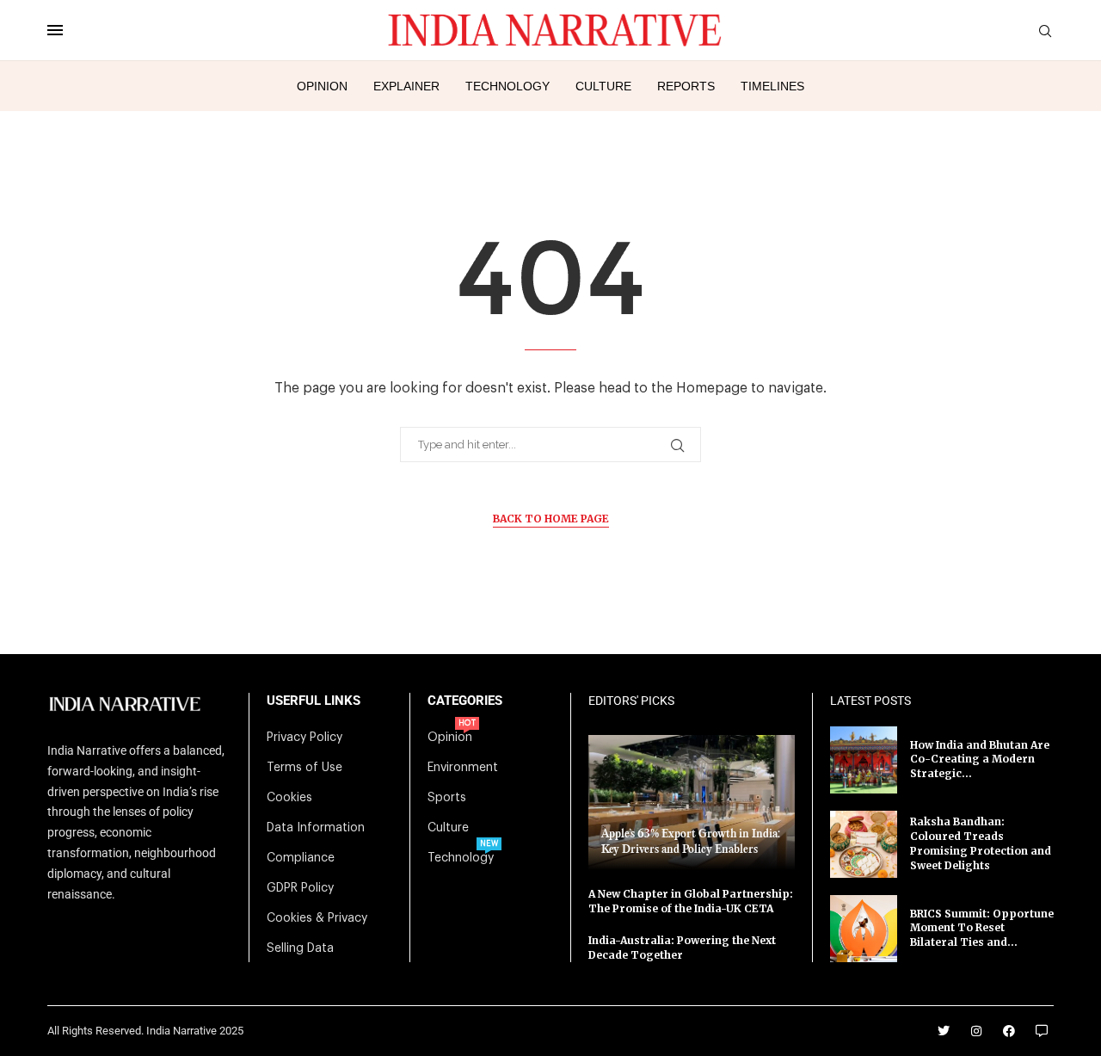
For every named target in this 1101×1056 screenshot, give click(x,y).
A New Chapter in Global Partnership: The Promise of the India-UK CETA (690, 901)
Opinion (322, 86)
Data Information (316, 828)
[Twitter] (944, 1031)
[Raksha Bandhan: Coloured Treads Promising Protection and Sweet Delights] (863, 844)
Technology (507, 86)
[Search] (1045, 31)
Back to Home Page (551, 518)
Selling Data (300, 948)
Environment (462, 768)
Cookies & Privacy (317, 918)
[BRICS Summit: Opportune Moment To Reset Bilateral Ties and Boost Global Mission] (863, 928)
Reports (686, 86)
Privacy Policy (304, 738)
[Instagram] (976, 1031)
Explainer (406, 86)
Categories (464, 701)
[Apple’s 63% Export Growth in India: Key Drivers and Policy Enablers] (691, 802)
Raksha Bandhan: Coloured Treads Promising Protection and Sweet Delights (980, 843)
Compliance (301, 858)
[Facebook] (1009, 1031)
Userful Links (313, 701)
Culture (603, 86)
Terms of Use (304, 768)
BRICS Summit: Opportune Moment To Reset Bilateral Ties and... (982, 928)
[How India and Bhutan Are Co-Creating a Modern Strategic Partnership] (863, 760)
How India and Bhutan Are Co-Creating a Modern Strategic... (979, 759)
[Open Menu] (55, 30)
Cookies (289, 798)
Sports (446, 798)
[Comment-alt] (1042, 1031)
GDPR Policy (300, 888)
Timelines (772, 86)
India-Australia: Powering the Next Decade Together (682, 947)
